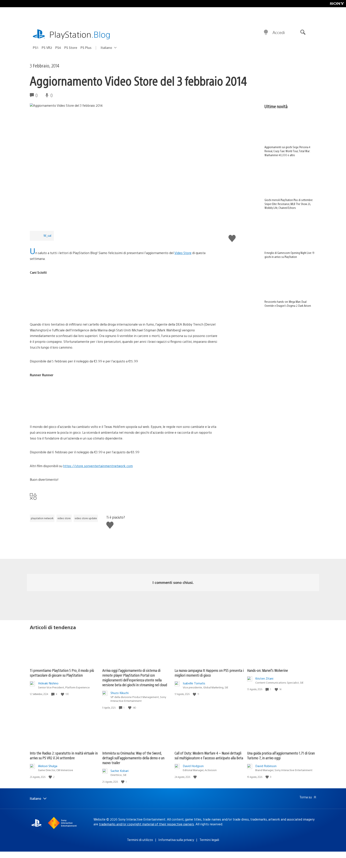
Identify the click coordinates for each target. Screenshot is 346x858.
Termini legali (209, 840)
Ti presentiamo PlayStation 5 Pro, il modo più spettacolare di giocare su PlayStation (62, 672)
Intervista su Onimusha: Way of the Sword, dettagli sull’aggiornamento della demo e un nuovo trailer (133, 758)
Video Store (182, 253)
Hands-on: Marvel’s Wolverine (267, 670)
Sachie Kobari (120, 771)
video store (64, 518)
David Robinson (266, 766)
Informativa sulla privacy (176, 840)
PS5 (35, 47)
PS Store (70, 47)
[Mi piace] (63, 694)
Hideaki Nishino (48, 683)
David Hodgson (193, 766)
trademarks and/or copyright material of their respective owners (146, 824)
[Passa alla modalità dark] (266, 32)
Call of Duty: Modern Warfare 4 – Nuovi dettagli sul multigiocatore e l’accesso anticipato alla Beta (209, 755)
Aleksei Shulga (47, 766)
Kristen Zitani (264, 678)
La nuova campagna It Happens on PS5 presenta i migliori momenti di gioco (209, 672)
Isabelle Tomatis (194, 683)
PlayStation (80, 34)
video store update (86, 518)
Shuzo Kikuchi (120, 693)
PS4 (58, 47)
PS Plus (86, 47)
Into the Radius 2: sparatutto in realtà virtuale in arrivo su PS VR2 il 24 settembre (64, 755)
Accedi (279, 32)
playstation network (42, 518)
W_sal (47, 235)
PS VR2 (47, 47)
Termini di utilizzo (140, 840)
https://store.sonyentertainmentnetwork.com (98, 466)
